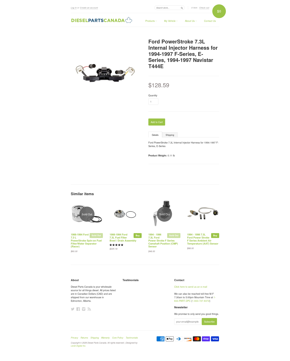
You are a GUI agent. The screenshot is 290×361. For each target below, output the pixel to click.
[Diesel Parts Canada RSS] (89, 309)
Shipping (170, 134)
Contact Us (210, 20)
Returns (84, 337)
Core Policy (117, 337)
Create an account (89, 7)
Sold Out (96, 235)
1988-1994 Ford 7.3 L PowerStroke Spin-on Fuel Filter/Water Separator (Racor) (86, 240)
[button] (117, 244)
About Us (190, 20)
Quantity (152, 95)
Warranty (105, 337)
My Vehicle (170, 20)
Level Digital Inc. (78, 345)
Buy (138, 235)
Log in (74, 7)
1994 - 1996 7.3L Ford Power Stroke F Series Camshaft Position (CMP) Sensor (163, 240)
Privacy (74, 337)
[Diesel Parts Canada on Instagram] (84, 309)
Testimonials (132, 337)
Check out (204, 7)
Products (150, 20)
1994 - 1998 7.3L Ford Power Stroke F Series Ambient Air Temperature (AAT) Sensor (202, 239)
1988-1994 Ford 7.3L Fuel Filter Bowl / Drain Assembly (123, 237)
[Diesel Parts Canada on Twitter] (73, 309)
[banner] (102, 19)
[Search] (182, 8)
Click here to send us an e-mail (190, 286)
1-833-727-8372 (200, 300)
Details (155, 134)
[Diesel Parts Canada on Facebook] (78, 309)
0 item (194, 7)
